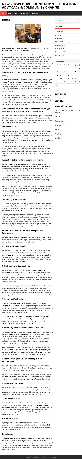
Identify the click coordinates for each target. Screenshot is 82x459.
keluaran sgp (59, 121)
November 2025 (60, 52)
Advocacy (24, 13)
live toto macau (67, 106)
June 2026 (58, 38)
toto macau (72, 110)
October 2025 (59, 55)
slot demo (58, 106)
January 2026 (59, 48)
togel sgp (58, 129)
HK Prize (65, 110)
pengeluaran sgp (60, 125)
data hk (57, 117)
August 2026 (59, 32)
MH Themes (53, 457)
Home (3, 13)
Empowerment (13, 13)
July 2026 (58, 35)
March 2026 (59, 42)
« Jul (56, 90)
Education (34, 13)
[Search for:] (67, 21)
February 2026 (60, 45)
